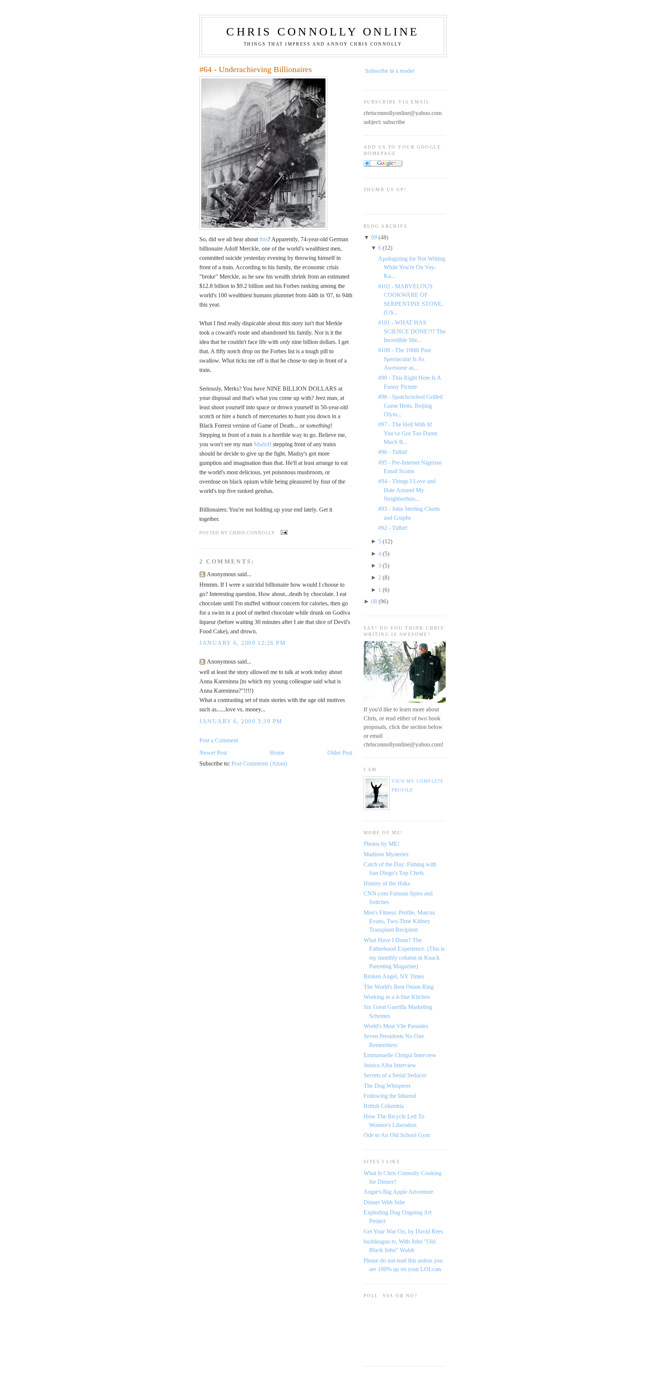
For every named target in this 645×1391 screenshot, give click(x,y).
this (263, 239)
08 (374, 601)
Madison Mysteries (386, 854)
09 (374, 237)
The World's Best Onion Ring (399, 987)
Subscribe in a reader (389, 71)
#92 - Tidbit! (393, 528)
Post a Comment (218, 740)
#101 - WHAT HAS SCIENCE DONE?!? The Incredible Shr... (412, 331)
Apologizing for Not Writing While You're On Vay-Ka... (411, 267)
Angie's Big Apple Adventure (398, 1192)
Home (277, 752)
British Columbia (384, 1106)
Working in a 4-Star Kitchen (397, 997)
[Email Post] (283, 532)
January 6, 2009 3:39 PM (240, 721)
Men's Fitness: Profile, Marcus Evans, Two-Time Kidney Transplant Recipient (399, 921)
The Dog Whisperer (387, 1086)
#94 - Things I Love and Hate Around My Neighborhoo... (407, 490)
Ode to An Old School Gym (397, 1135)
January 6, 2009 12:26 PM (242, 643)
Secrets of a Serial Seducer (395, 1075)
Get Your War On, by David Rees (403, 1231)
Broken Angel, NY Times (394, 976)
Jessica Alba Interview (390, 1065)
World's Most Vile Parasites (396, 1026)
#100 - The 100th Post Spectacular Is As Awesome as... (404, 359)
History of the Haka (387, 883)
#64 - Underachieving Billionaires (255, 69)
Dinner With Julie (384, 1202)
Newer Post (213, 752)
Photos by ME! (381, 844)
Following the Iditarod (390, 1096)
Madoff (262, 444)
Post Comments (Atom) (259, 763)
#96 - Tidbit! (393, 452)
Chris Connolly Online (322, 31)
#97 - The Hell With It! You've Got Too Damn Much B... (407, 433)
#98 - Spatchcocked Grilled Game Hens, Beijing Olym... (410, 405)
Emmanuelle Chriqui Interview (400, 1055)
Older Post (339, 752)
